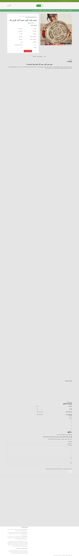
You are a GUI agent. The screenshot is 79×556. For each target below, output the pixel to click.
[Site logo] (64, 5)
